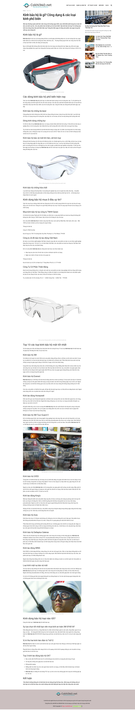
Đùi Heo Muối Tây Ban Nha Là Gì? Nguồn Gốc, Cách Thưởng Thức (104, 55)
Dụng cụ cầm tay (81, 5)
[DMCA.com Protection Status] (77, 706)
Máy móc (101, 5)
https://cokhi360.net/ (67, 706)
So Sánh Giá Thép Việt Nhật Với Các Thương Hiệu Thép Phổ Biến (103, 38)
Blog (107, 5)
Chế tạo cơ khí (70, 5)
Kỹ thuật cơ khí (92, 5)
